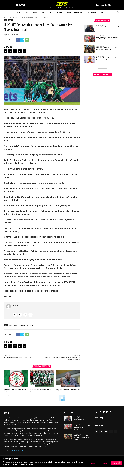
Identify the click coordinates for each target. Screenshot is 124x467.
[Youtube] (20, 51)
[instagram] (20, 315)
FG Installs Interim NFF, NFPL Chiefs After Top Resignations (15, 390)
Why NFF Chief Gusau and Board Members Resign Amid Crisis (68, 390)
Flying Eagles (13, 325)
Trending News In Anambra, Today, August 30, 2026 (107, 28)
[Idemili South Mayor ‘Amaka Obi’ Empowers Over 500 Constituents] (89, 38)
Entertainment (60, 12)
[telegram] (25, 315)
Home (18, 12)
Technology (43, 12)
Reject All (104, 463)
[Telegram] (24, 51)
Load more (102, 67)
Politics (25, 12)
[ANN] (5, 35)
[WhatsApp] (27, 40)
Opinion (69, 12)
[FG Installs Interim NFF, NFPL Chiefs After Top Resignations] (16, 378)
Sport (51, 12)
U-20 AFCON (30, 325)
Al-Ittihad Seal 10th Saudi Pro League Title (17, 358)
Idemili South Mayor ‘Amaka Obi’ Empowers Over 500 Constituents (107, 38)
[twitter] (30, 315)
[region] (62, 461)
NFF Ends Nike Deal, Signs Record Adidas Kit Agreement (40, 390)
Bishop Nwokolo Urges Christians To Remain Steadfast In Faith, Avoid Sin (107, 59)
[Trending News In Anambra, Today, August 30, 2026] (89, 28)
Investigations (78, 12)
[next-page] (8, 395)
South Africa (22, 325)
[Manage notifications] (119, 462)
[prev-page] (5, 395)
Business (34, 12)
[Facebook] (18, 40)
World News (94, 12)
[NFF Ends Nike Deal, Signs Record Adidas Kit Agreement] (42, 378)
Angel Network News (18, 450)
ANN (9, 34)
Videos (87, 12)
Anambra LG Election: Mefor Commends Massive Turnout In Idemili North (106, 48)
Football (15, 17)
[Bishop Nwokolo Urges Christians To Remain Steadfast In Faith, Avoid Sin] (89, 59)
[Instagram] (10, 51)
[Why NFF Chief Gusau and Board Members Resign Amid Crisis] (68, 378)
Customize (93, 463)
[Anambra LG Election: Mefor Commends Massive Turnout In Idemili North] (89, 49)
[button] (117, 12)
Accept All (116, 463)
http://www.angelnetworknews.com (24, 309)
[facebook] (15, 315)
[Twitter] (22, 40)
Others (103, 12)
